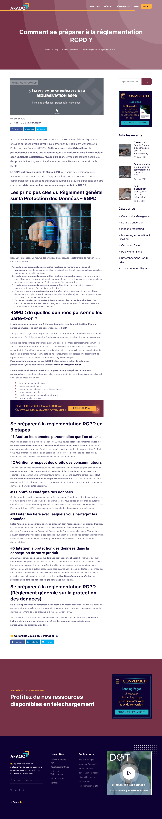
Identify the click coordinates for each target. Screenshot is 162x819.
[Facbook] (19, 789)
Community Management (136, 216)
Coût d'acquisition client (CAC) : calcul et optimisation (140, 191)
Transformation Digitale (135, 268)
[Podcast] (11, 789)
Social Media (84, 781)
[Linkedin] (15, 789)
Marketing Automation (88, 764)
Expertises (94, 6)
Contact (146, 6)
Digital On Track (57, 778)
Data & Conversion (32, 122)
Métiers (108, 6)
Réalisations (123, 6)
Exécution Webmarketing (56, 772)
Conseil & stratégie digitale (59, 761)
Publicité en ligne (131, 251)
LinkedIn (30, 129)
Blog (136, 6)
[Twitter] (24, 789)
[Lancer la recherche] (146, 81)
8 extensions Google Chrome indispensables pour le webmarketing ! (141, 148)
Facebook (17, 129)
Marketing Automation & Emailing (134, 237)
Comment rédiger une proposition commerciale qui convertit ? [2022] (142, 169)
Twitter (42, 129)
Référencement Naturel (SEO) (134, 259)
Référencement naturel (88, 773)
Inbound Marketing (132, 228)
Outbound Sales (130, 245)
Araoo (16, 802)
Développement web (59, 767)
